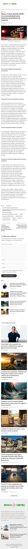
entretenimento (6, 218)
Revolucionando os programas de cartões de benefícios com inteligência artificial (18, 536)
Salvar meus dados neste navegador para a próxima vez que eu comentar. (13, 271)
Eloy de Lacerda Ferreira (8, 216)
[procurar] (21, 3)
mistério (20, 218)
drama (21, 214)
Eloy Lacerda (19, 216)
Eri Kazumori (5, 379)
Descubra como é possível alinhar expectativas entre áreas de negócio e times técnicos (18, 303)
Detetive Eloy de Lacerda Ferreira (10, 207)
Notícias (5, 368)
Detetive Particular (7, 212)
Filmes (14, 218)
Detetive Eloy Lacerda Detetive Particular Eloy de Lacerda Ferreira (14, 210)
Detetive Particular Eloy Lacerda (10, 214)
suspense (15, 219)
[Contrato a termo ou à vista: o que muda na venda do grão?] (5, 311)
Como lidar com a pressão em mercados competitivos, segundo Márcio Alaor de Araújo (18, 285)
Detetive (9, 205)
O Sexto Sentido (6, 219)
